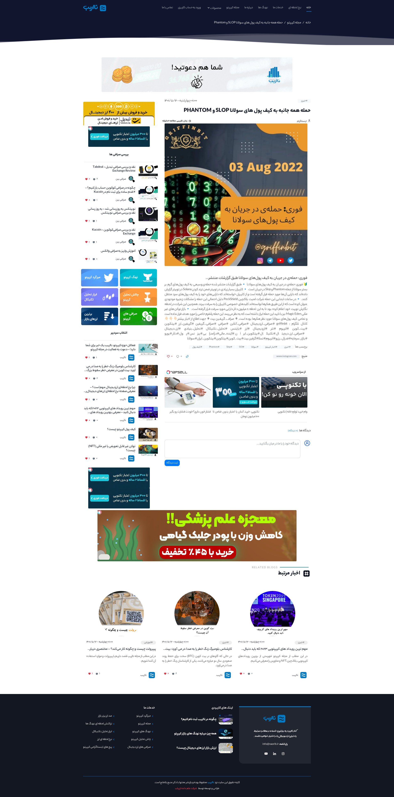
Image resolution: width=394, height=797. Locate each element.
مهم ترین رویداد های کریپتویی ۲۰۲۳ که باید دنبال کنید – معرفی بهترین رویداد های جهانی (109, 411)
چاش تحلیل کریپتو (141, 739)
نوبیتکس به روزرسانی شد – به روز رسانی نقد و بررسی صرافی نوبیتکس (111, 211)
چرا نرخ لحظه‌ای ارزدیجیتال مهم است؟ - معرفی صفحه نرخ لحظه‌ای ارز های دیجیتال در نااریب (109, 390)
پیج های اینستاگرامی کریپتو (97, 747)
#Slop (229, 347)
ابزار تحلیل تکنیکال (102, 731)
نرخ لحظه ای (294, 7)
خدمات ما (278, 7)
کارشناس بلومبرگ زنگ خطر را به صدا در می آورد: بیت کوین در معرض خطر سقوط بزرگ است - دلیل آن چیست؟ (110, 369)
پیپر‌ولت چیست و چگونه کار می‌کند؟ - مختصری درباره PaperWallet (122, 649)
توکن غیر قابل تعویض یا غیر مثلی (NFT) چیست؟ (111, 449)
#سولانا (254, 347)
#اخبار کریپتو (271, 347)
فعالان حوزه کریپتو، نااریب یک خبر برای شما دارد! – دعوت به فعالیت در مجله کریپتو (110, 348)
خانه (308, 7)
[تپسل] (90, 128)
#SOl (241, 347)
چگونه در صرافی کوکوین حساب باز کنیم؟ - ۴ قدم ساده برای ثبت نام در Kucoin (110, 190)
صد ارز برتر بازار (105, 716)
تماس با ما (167, 7)
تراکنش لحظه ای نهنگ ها (99, 723)
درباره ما (248, 7)
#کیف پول (197, 347)
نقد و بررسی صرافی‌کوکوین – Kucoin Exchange (113, 232)
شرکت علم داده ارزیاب (186, 789)
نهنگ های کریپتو (141, 731)
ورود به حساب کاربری (189, 7)
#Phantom (214, 347)
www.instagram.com (286, 356)
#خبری (304, 101)
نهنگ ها (263, 7)
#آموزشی (148, 642)
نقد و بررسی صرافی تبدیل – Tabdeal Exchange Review (114, 169)
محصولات (215, 8)
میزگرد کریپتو (143, 716)
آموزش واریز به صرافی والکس (118, 251)
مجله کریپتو (232, 7)
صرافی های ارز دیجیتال (139, 747)
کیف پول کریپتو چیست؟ (121, 430)
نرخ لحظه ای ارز (104, 739)
